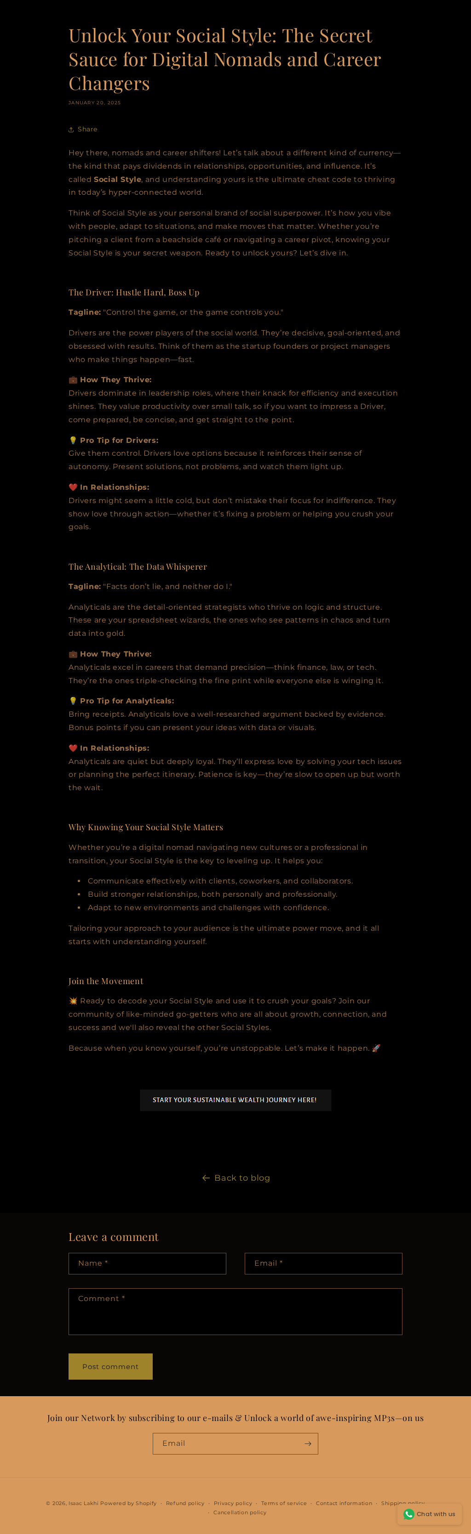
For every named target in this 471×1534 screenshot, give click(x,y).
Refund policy (185, 1503)
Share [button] (88, 129)
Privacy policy (233, 1503)
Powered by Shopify (128, 1503)
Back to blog (242, 1178)
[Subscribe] (308, 1444)
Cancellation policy (239, 1512)
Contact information (344, 1503)
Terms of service (284, 1503)
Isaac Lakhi (84, 1503)
